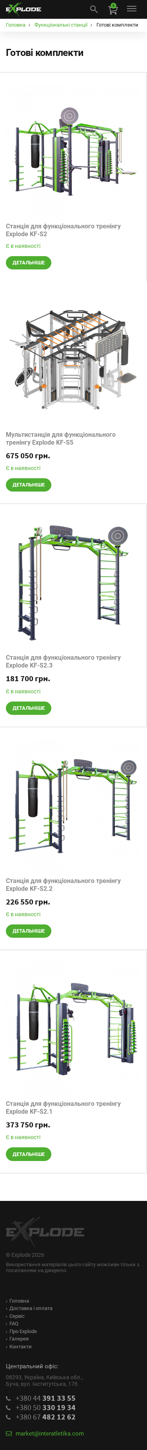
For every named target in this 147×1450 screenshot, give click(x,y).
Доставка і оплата (31, 1308)
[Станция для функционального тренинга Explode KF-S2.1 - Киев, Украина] (73, 1029)
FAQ (13, 1323)
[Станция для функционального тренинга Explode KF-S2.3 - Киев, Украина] (73, 583)
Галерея (19, 1339)
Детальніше (29, 263)
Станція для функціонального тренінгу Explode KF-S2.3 (63, 661)
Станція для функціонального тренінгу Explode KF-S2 (63, 230)
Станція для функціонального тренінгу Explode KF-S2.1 (63, 1107)
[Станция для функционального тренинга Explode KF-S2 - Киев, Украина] (73, 151)
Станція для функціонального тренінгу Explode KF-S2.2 (63, 884)
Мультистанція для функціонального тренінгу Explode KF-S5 (61, 438)
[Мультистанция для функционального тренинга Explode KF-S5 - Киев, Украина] (73, 360)
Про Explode (23, 1331)
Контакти (20, 1347)
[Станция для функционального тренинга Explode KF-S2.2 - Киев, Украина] (73, 806)
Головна (19, 1301)
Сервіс (17, 1316)
